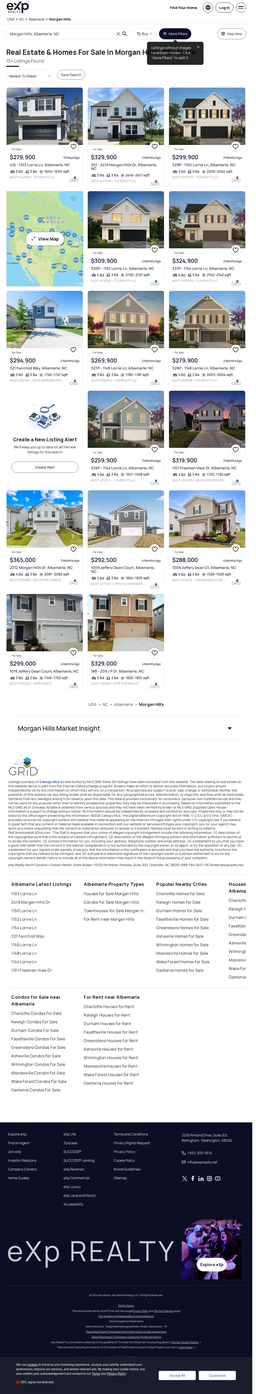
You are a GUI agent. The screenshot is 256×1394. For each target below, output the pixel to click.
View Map (48, 239)
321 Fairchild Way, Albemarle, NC (38, 368)
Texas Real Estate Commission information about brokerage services (126, 1331)
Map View (234, 33)
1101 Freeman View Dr (31, 970)
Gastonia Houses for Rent (108, 1083)
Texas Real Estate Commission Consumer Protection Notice (126, 1337)
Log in (224, 7)
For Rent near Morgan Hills (109, 919)
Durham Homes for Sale (179, 910)
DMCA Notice (126, 1305)
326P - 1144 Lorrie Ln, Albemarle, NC (122, 468)
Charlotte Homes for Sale (180, 893)
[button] (126, 728)
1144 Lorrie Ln (24, 961)
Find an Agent (19, 1143)
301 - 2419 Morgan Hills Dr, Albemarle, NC (124, 166)
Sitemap (120, 1178)
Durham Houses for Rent (107, 1023)
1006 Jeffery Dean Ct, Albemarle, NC (204, 567)
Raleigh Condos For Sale (34, 1022)
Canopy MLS (50, 781)
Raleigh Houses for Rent (107, 1015)
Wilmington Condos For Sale (38, 1064)
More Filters (178, 33)
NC (105, 704)
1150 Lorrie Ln (24, 910)
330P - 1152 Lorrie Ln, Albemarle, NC (122, 268)
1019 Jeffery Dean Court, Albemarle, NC (44, 671)
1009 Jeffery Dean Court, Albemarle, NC (123, 569)
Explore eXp (17, 1134)
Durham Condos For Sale (35, 1030)
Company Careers (22, 1169)
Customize (217, 1375)
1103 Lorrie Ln (24, 893)
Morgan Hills (151, 704)
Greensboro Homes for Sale (182, 927)
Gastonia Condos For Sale (35, 1090)
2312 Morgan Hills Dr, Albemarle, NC (41, 567)
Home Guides (18, 1178)
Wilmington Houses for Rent (111, 1057)
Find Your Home (183, 7)
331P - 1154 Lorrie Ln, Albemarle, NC (203, 268)
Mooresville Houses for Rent (111, 1066)
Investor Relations (22, 1160)
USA (92, 704)
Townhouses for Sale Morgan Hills (115, 910)
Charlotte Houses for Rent (109, 1006)
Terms (96, 1373)
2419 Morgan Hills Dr (30, 902)
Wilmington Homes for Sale (182, 944)
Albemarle (123, 704)
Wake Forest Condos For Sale (38, 1081)
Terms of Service (164, 1311)
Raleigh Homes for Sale (178, 902)
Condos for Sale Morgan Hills (111, 902)
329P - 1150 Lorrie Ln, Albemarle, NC (204, 164)
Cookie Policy (124, 1160)
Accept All (177, 1375)
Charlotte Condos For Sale (36, 1013)
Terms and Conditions (131, 1134)
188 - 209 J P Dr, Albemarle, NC (117, 671)
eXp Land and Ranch (80, 1195)
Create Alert (45, 467)
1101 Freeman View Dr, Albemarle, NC (204, 468)
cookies (32, 1364)
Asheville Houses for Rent (108, 1049)
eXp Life (70, 1134)
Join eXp (14, 1151)
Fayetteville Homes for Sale (182, 919)
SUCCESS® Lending (79, 1160)
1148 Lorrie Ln (24, 953)
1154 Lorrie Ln (24, 927)
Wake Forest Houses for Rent (111, 1074)
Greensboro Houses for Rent (111, 1040)
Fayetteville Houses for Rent (111, 1032)
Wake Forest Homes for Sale (183, 961)
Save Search (71, 74)
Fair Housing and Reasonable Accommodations (126, 1316)
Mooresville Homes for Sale (182, 953)
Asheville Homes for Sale (180, 936)
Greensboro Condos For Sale (38, 1047)
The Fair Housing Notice (184, 1342)
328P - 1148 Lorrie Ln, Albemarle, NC (203, 368)
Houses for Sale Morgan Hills (111, 893)
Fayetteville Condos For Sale (38, 1039)
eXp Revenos (74, 1169)
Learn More (185, 1347)
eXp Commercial (77, 1178)
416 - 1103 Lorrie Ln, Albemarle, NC (40, 164)
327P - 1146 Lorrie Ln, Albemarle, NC (122, 368)
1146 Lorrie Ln (24, 944)
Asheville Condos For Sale (35, 1056)
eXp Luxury (72, 1186)
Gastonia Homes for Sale (180, 970)
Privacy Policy (124, 1151)
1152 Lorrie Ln (24, 919)
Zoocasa (70, 1143)
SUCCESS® (72, 1151)
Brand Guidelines (127, 1169)
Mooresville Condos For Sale (38, 1073)
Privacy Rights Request (132, 1143)
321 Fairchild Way (27, 936)
